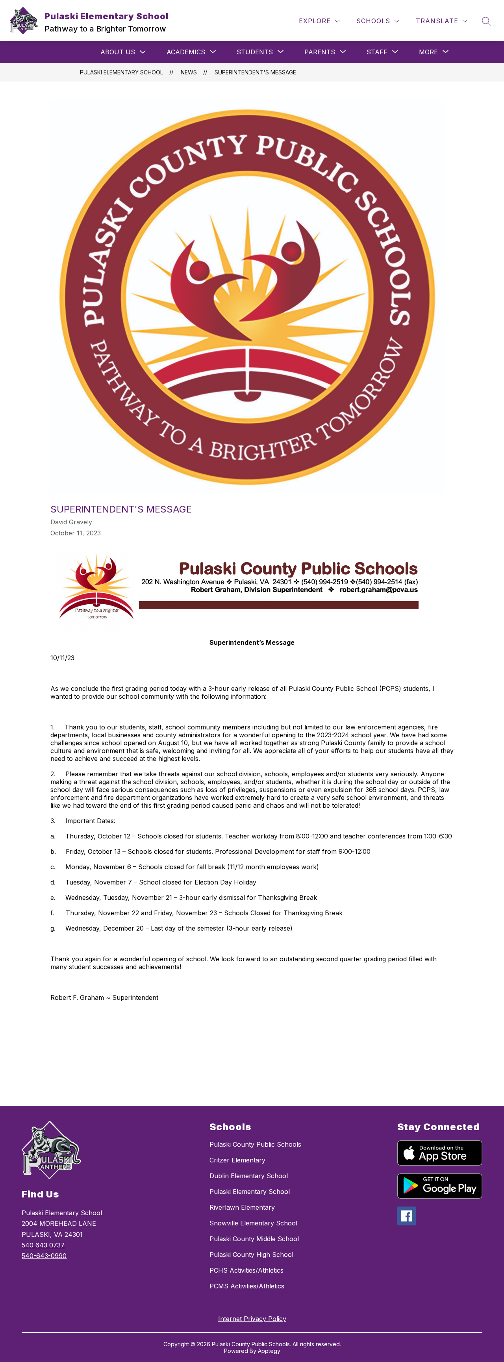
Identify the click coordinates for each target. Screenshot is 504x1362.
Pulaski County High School (251, 1254)
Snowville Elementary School (253, 1223)
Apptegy (269, 1350)
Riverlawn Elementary (242, 1207)
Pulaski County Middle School (254, 1239)
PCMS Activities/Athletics (246, 1286)
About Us (117, 52)
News (189, 72)
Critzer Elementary (237, 1160)
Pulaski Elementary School (121, 72)
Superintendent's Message (255, 72)
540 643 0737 (43, 1245)
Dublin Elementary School (248, 1176)
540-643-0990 (44, 1256)
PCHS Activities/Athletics (246, 1270)
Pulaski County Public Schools (255, 1144)
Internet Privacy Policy (252, 1319)
